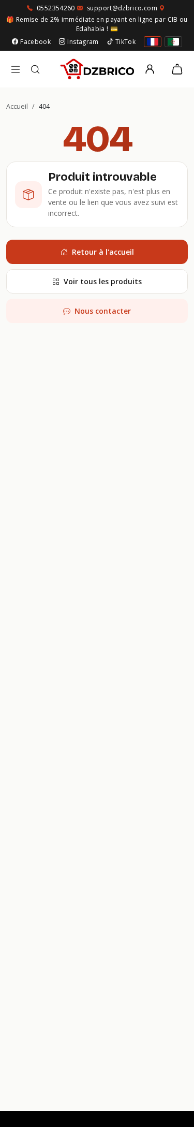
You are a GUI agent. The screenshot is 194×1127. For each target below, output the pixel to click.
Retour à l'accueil (103, 252)
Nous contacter (102, 311)
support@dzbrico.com (122, 8)
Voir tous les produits (103, 281)
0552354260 (56, 8)
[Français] (152, 41)
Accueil (17, 106)
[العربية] (173, 41)
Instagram (82, 41)
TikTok (125, 41)
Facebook (35, 41)
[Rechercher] (35, 69)
